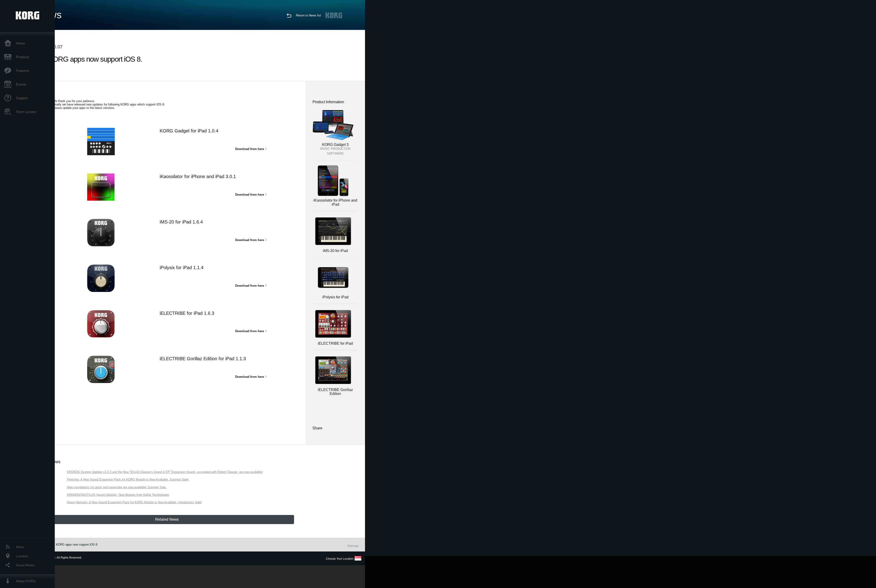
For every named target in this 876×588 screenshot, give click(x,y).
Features (22, 71)
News (20, 547)
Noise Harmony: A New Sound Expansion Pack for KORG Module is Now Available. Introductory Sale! (134, 502)
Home (20, 43)
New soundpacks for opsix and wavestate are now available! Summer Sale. (117, 487)
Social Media (25, 565)
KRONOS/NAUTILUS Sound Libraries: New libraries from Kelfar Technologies (118, 494)
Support (22, 98)
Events (21, 84)
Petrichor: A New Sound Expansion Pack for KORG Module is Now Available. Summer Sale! (128, 479)
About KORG (26, 581)
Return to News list (308, 15)
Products (22, 57)
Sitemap (352, 546)
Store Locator (26, 112)
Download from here (249, 149)
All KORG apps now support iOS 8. (75, 544)
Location (22, 556)
